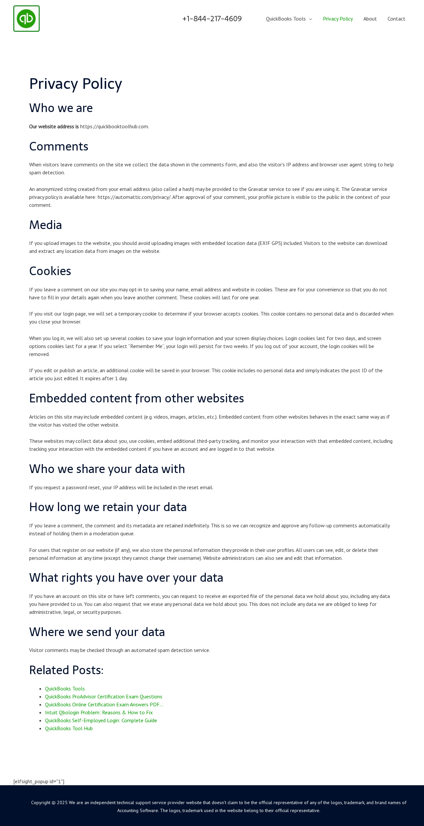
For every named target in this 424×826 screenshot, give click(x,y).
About (370, 18)
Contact (396, 18)
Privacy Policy (338, 18)
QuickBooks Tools (286, 18)
